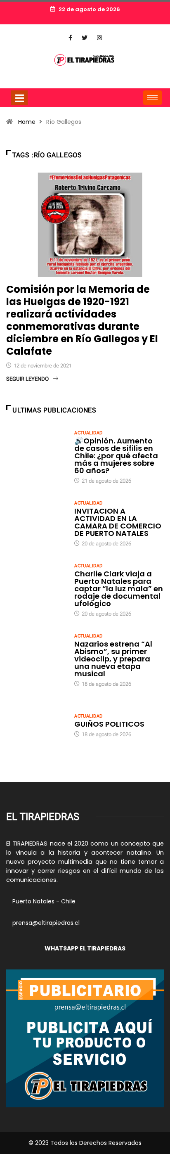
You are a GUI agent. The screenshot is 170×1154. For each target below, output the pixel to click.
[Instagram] (99, 38)
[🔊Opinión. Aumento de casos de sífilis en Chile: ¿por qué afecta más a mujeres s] (36, 452)
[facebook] (70, 38)
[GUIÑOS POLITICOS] (36, 725)
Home (26, 122)
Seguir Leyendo (27, 379)
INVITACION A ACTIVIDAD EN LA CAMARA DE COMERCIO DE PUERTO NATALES (117, 522)
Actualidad (88, 433)
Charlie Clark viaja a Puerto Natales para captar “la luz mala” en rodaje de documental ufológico (118, 589)
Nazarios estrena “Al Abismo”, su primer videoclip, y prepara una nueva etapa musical (113, 659)
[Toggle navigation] (19, 98)
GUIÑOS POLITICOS (109, 724)
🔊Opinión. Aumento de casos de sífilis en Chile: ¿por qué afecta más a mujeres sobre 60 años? (116, 456)
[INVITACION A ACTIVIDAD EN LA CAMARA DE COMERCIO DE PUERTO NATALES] (36, 522)
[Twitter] (84, 38)
